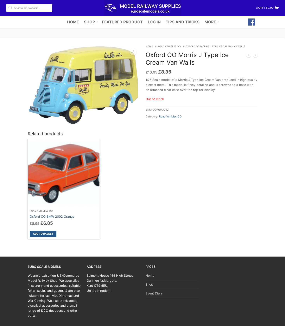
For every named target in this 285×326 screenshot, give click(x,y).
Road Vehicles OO (169, 46)
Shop (149, 284)
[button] (133, 51)
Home (149, 46)
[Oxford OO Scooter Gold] (255, 56)
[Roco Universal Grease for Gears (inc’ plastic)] (248, 56)
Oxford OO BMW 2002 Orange (52, 216)
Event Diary (154, 293)
